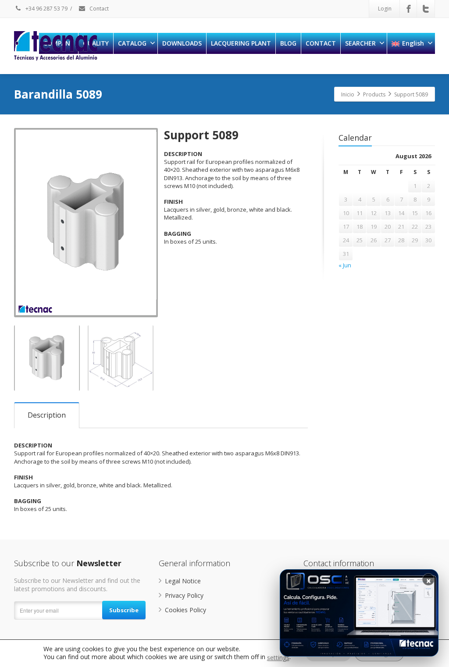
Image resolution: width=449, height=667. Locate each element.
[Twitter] (426, 9)
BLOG (288, 43)
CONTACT (321, 43)
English (413, 43)
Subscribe (124, 610)
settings (278, 658)
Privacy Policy (184, 595)
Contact (98, 8)
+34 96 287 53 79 (46, 8)
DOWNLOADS (182, 43)
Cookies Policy (185, 610)
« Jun (345, 265)
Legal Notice (183, 581)
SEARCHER (360, 43)
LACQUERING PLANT (241, 43)
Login (385, 8)
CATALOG (132, 43)
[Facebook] (408, 9)
